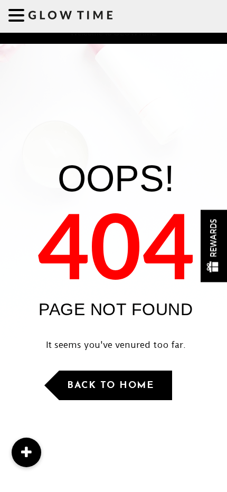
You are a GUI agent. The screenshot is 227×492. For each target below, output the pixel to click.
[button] (26, 452)
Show (214, 246)
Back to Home (110, 386)
